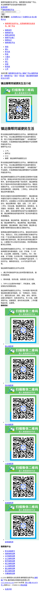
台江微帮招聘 (10, 558)
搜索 (3, 14)
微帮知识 (8, 40)
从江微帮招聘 (10, 566)
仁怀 (6, 69)
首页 (8, 78)
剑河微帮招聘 (10, 556)
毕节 (6, 59)
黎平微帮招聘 (10, 561)
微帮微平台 (9, 33)
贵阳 (6, 47)
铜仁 (6, 62)
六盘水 (7, 57)
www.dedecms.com (7, 583)
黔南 (6, 54)
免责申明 (4, 7)
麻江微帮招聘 (10, 571)
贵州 (16, 76)
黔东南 (7, 52)
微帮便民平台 (10, 42)
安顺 (6, 64)
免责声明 (8, 589)
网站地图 (23, 585)
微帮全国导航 (10, 35)
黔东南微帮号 (10, 551)
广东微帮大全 (26, 17)
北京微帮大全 (16, 17)
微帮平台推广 (10, 38)
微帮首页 (8, 30)
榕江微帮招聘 (10, 563)
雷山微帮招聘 (10, 568)
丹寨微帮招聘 (10, 573)
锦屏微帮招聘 (10, 554)
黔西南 (7, 67)
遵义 (6, 49)
